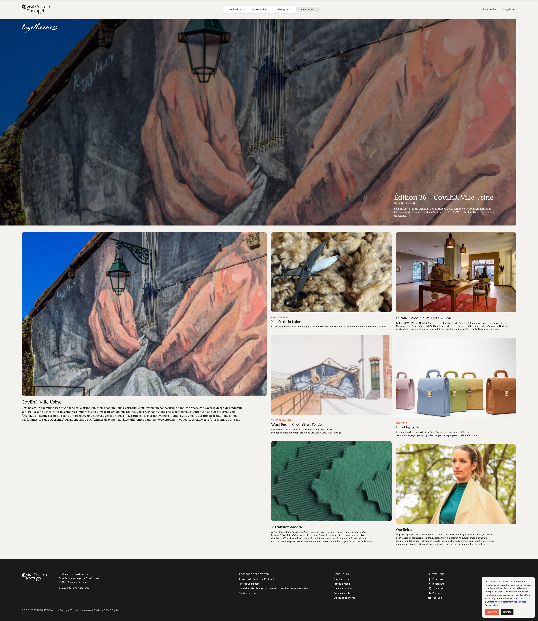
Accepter (492, 612)
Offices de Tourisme (344, 597)
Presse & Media (342, 583)
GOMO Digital (111, 610)
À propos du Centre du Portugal (256, 579)
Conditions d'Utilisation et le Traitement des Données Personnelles (505, 602)
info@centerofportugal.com (74, 588)
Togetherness (341, 579)
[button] (508, 9)
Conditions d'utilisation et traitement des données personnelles (273, 588)
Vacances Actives (343, 588)
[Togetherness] (39, 28)
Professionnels (342, 593)
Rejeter (507, 612)
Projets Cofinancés (249, 583)
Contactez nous (247, 593)
